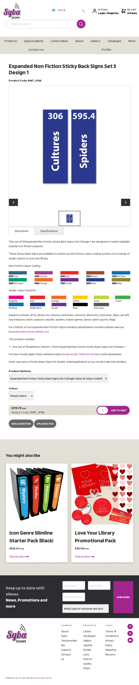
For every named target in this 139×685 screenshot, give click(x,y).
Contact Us (36, 49)
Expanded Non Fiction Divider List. (29, 331)
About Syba (65, 634)
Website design (40, 678)
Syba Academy (33, 41)
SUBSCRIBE (123, 597)
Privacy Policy (109, 643)
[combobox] (58, 378)
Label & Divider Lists (87, 650)
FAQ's (86, 668)
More (131, 41)
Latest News (59, 41)
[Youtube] (130, 640)
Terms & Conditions (112, 634)
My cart (131, 11)
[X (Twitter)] (130, 633)
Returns (110, 654)
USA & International (59, 12)
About (79, 41)
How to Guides (87, 661)
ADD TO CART (119, 410)
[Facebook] (130, 626)
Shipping (110, 649)
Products (10, 41)
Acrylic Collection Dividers (85, 354)
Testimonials (67, 640)
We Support (66, 648)
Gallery (95, 41)
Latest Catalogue (89, 634)
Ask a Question (21, 423)
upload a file (45, 423)
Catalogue (114, 41)
